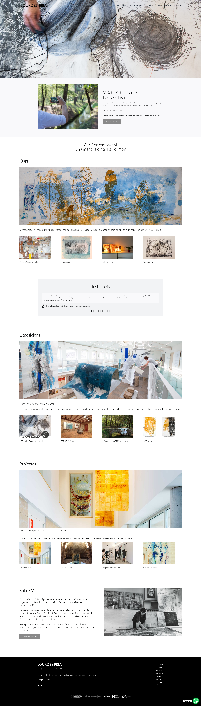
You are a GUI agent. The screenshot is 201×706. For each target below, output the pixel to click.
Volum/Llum (107, 262)
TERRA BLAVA (67, 443)
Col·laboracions (150, 569)
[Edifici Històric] (76, 545)
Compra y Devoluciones (88, 677)
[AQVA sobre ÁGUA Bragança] (117, 419)
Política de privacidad (55, 677)
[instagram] (42, 687)
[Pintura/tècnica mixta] (35, 237)
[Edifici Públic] (35, 545)
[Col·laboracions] (159, 545)
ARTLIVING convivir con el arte (33, 443)
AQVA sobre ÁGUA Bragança (115, 443)
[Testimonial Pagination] (91, 313)
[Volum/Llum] (117, 237)
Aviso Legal (42, 677)
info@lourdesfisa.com (46, 671)
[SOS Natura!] (159, 419)
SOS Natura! (148, 443)
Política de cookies (71, 677)
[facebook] (38, 687)
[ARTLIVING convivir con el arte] (35, 419)
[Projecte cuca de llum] (117, 545)
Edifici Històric (67, 569)
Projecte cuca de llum (111, 569)
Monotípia (65, 262)
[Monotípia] (76, 237)
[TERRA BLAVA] (76, 419)
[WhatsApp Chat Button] (196, 701)
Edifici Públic (25, 569)
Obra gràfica (148, 262)
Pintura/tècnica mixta (28, 262)
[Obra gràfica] (159, 237)
